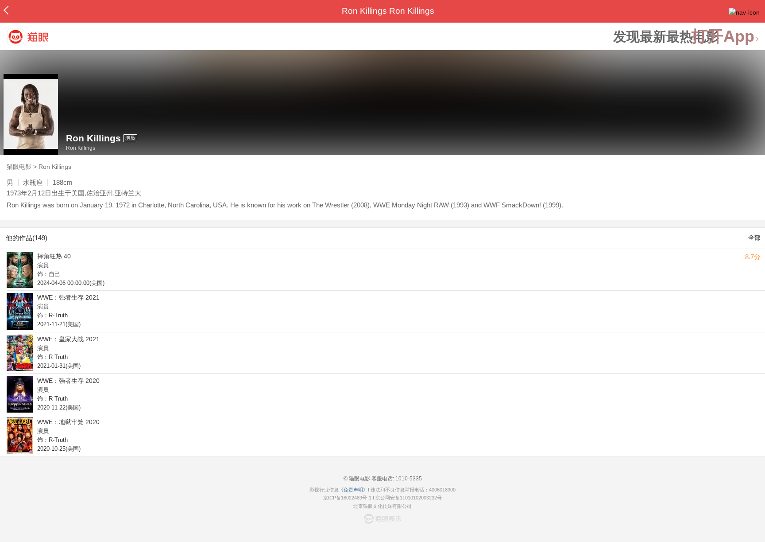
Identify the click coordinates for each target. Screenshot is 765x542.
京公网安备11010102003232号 (408, 497)
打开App (723, 36)
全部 (754, 237)
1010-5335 (408, 479)
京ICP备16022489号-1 (347, 497)
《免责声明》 (353, 489)
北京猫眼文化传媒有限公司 (382, 506)
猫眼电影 (19, 166)
